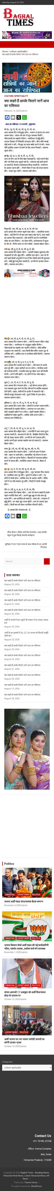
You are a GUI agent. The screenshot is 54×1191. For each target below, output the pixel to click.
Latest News (23, 895)
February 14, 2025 (12, 111)
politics (36, 895)
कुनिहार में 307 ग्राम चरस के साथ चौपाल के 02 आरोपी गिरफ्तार (26, 546)
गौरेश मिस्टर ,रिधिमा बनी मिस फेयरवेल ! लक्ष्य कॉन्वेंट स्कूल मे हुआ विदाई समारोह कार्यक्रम (27, 534)
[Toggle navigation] (5, 44)
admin (24, 111)
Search (47, 561)
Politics (9, 863)
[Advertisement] (27, 307)
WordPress (36, 1186)
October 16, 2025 (12, 999)
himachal (10, 895)
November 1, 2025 (12, 952)
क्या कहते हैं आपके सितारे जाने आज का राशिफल (22, 645)
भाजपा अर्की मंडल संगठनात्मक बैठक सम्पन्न (23, 901)
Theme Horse (30, 1182)
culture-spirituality (16, 96)
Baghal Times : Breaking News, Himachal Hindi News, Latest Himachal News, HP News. (26, 1175)
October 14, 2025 (12, 1046)
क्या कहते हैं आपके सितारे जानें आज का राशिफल (22, 580)
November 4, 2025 (12, 905)
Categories (7, 1062)
